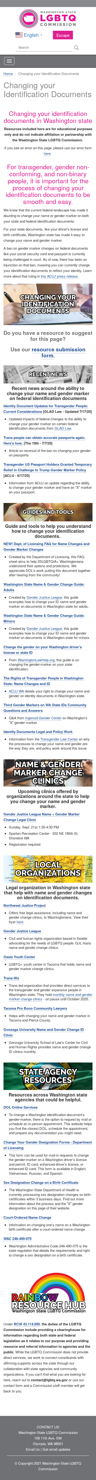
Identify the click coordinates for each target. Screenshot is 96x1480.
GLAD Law (63, 428)
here (47, 153)
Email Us (33, 1449)
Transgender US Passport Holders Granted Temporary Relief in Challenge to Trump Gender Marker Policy (47, 467)
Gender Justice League (44, 597)
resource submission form (59, 352)
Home (8, 73)
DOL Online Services (20, 1107)
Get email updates (56, 1449)
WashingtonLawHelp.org (36, 659)
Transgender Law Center (59, 739)
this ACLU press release (59, 276)
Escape (62, 35)
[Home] (48, 19)
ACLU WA (16, 691)
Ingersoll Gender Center (43, 717)
